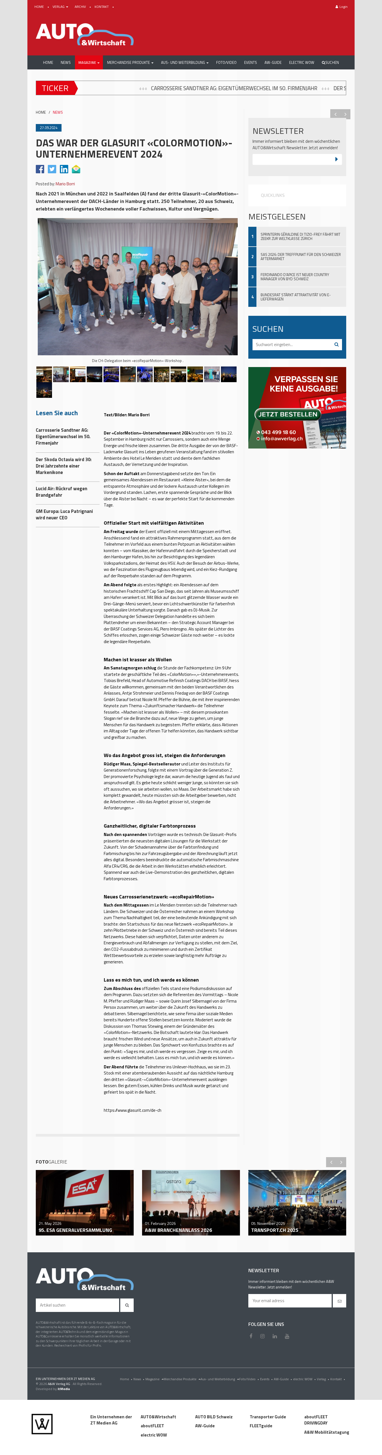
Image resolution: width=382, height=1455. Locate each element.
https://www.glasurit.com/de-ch (133, 1110)
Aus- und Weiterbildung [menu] (218, 1379)
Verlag (323, 1379)
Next (345, 114)
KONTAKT (102, 6)
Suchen (332, 62)
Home (126, 1379)
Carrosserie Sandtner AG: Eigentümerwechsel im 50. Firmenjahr (103, 88)
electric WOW (304, 1379)
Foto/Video (249, 1379)
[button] (89, 62)
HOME (39, 6)
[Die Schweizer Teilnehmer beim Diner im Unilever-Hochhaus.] (144, 374)
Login (343, 6)
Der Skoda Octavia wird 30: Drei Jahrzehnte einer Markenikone (283, 88)
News (138, 1379)
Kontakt (337, 1379)
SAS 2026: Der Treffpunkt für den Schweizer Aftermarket (301, 256)
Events (266, 1379)
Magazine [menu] (152, 1379)
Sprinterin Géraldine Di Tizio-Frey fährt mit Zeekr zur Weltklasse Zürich (300, 236)
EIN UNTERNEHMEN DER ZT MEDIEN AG (65, 1378)
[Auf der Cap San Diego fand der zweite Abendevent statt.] (94, 374)
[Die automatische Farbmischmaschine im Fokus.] (77, 374)
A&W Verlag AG (59, 1383)
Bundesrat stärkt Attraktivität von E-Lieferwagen (296, 297)
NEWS (58, 112)
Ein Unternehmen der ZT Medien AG (111, 1420)
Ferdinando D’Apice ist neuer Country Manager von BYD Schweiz (295, 277)
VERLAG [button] (59, 6)
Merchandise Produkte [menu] (180, 1379)
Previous (335, 114)
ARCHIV (81, 6)
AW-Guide (283, 1379)
